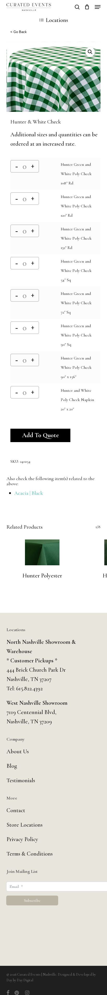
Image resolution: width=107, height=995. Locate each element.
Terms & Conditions (29, 853)
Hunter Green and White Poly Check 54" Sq (76, 271)
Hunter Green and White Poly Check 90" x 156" (76, 367)
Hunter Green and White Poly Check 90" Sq (76, 335)
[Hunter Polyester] (42, 552)
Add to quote (40, 435)
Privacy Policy (22, 839)
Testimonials (20, 780)
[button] (98, 7)
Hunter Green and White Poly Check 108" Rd (76, 174)
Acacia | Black (28, 493)
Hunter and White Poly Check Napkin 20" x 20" (77, 400)
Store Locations (24, 824)
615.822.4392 (29, 688)
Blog (11, 766)
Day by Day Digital (19, 980)
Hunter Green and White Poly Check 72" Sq (76, 303)
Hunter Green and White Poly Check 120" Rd (76, 206)
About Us (17, 751)
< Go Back (18, 32)
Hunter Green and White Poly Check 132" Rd (76, 238)
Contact (15, 810)
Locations (57, 20)
